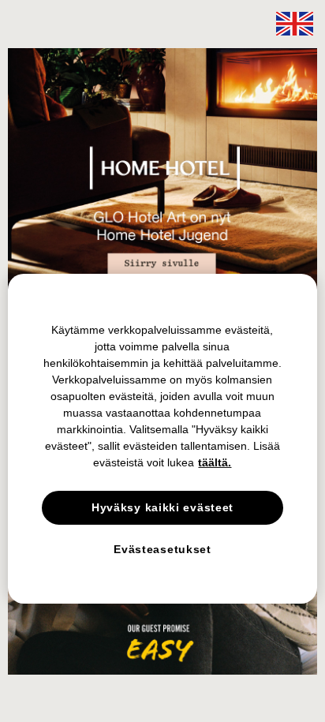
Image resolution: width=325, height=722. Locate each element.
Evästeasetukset (162, 549)
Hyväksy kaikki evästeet (162, 506)
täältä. (214, 461)
